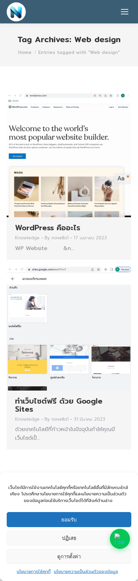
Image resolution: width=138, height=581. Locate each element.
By (57, 238)
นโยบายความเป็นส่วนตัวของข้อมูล (86, 571)
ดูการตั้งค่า (69, 556)
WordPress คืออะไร (47, 227)
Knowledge (27, 238)
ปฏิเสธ (69, 538)
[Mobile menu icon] (124, 11)
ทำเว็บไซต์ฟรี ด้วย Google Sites (58, 405)
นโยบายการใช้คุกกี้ (34, 571)
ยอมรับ (69, 519)
